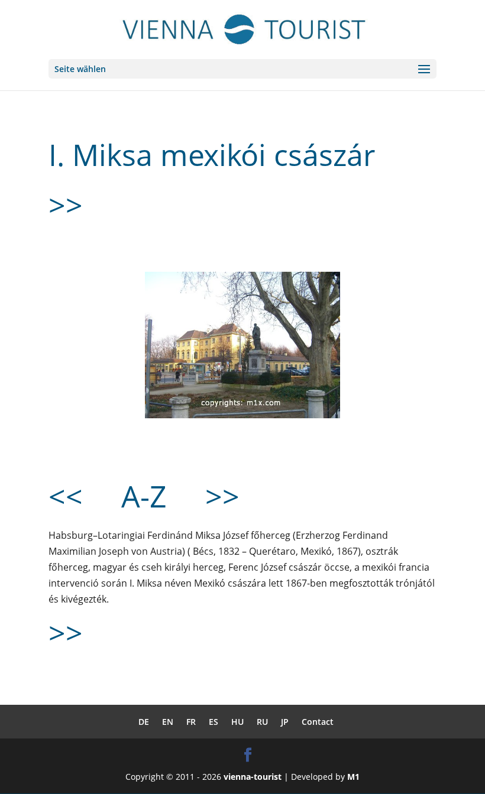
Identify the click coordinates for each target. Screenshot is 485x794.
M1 (353, 776)
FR (191, 721)
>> (65, 205)
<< (65, 496)
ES (213, 721)
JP (285, 721)
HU (237, 721)
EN (167, 721)
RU (262, 721)
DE (143, 721)
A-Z (144, 496)
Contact (318, 721)
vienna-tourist (253, 776)
